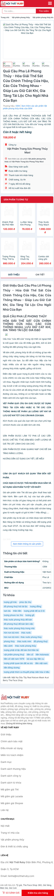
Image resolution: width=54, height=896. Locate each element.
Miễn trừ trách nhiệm (12, 755)
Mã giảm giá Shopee (12, 803)
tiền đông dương (12, 667)
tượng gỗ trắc (10, 602)
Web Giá (4, 888)
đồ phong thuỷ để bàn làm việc (18, 624)
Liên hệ (4, 810)
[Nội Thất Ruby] (15, 697)
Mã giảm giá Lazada (12, 796)
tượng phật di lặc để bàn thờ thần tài (21, 650)
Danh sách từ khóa (11, 782)
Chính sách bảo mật (11, 741)
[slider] (7, 64)
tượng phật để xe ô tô (34, 611)
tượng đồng (35, 606)
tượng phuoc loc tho (13, 615)
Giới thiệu (14, 274)
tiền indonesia (42, 654)
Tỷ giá (19, 885)
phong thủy (9, 641)
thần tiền (17, 611)
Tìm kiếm (44, 11)
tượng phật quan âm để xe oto (18, 663)
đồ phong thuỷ (41, 641)
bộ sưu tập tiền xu (35, 659)
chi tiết (40, 274)
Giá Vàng (47, 885)
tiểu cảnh (8, 646)
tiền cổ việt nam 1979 (14, 659)
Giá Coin (13, 888)
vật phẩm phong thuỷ (14, 654)
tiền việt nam (41, 663)
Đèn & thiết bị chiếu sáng (14, 846)
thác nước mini (24, 641)
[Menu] (50, 3)
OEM (18, 106)
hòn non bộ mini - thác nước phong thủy (23, 637)
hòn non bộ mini (11, 632)
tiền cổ (30, 654)
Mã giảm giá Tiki (10, 789)
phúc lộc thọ (25, 602)
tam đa (7, 611)
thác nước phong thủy (25, 646)
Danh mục (6, 762)
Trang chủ (5, 17)
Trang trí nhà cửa (10, 832)
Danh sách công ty (11, 775)
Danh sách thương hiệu (13, 768)
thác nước (26, 632)
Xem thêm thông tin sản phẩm (27, 544)
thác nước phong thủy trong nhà (19, 628)
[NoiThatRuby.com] (17, 3)
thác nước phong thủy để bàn (18, 619)
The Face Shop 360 (32, 885)
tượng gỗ (29, 615)
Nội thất (5, 825)
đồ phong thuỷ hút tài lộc (16, 606)
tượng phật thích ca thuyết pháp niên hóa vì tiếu (26, 672)
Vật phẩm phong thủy (21, 17)
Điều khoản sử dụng (11, 748)
